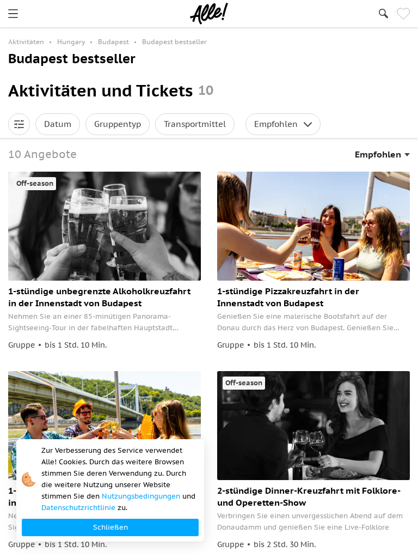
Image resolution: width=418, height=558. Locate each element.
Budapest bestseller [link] (174, 42)
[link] (13, 14)
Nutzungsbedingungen (141, 496)
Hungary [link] (71, 42)
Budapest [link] (113, 42)
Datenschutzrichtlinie (78, 507)
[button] (19, 124)
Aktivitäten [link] (26, 42)
